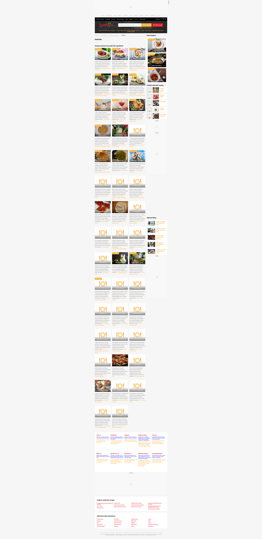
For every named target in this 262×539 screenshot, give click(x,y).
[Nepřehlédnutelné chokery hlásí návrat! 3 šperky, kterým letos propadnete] (158, 437)
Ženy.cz (147, 15)
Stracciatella (162, 101)
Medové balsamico (118, 520)
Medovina (116, 526)
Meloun (149, 519)
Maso (121, 30)
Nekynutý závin (100, 507)
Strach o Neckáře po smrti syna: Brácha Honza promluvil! (102, 441)
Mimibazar (113, 435)
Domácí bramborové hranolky (137, 504)
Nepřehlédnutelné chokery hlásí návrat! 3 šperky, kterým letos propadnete (158, 442)
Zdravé (142, 30)
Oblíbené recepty (100, 19)
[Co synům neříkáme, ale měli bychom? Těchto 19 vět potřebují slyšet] (131, 456)
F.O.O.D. (136, 19)
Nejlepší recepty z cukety (157, 30)
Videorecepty (142, 19)
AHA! (115, 15)
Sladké (149, 30)
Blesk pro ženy (109, 15)
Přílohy (128, 30)
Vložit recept (158, 25)
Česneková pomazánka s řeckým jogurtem (155, 504)
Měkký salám (133, 520)
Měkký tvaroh (134, 524)
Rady (127, 19)
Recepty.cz (97, 35)
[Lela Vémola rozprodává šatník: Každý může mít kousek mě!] (103, 456)
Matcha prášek (100, 519)
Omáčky (125, 30)
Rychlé (146, 30)
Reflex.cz (136, 15)
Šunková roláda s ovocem (162, 90)
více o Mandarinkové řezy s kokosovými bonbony (102, 351)
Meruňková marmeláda (153, 524)
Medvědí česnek (134, 519)
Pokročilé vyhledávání (138, 27)
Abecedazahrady (157, 453)
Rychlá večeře (107, 30)
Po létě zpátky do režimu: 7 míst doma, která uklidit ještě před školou (116, 442)
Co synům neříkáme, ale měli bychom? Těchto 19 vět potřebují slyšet (130, 461)
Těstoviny (133, 30)
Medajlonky (116, 519)
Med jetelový (100, 524)
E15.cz (131, 15)
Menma (149, 522)
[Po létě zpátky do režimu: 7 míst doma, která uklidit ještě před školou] (117, 437)
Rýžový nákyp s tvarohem (119, 504)
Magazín (131, 19)
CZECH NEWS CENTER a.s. (110, 534)
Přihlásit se (157, 19)
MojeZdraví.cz (153, 15)
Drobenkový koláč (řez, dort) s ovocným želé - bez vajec (154, 506)
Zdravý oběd (101, 30)
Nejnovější (107, 19)
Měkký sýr (133, 522)
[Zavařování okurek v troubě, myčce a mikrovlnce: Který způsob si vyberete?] (158, 456)
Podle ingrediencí (148, 27)
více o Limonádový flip (139, 376)
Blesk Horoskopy (143, 453)
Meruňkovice (151, 526)
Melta (149, 520)
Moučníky (137, 30)
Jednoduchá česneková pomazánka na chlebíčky (105, 504)
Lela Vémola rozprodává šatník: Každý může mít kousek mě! (102, 461)
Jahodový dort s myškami (136, 503)
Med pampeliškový (101, 526)
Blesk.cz (103, 15)
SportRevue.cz (114, 453)
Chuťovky (113, 30)
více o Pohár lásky (105, 247)
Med (98, 522)
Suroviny (113, 19)
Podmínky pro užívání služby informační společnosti (148, 534)
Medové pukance (117, 524)
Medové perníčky (117, 522)
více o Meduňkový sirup (122, 272)
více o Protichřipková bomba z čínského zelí (119, 248)
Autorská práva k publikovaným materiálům (131, 534)
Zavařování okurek (131, 31)
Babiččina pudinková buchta (120, 506)
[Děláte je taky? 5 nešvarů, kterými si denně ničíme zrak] (131, 437)
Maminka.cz (125, 15)
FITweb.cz (142, 15)
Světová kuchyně (120, 19)
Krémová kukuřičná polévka (154, 508)
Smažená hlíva (117, 503)
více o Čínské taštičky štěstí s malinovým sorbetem (119, 121)
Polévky (118, 30)
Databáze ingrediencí (114, 35)
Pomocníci (104, 35)
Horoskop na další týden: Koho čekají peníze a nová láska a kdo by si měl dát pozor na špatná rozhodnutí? (144, 463)
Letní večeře (99, 506)
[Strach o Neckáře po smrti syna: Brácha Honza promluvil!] (103, 437)
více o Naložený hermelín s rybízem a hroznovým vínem (119, 197)
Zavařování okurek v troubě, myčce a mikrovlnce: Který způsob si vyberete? (158, 461)
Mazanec (99, 520)
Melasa (132, 526)
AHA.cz (99, 435)
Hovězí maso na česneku (136, 506)
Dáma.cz (119, 15)
